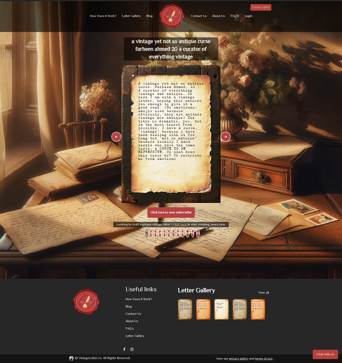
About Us (218, 16)
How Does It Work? (103, 16)
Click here (180, 224)
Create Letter (261, 7)
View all (263, 292)
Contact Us (199, 16)
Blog (149, 16)
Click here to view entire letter (171, 212)
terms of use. (264, 358)
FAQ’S (234, 16)
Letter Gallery (131, 16)
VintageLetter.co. (90, 358)
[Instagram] (132, 349)
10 (187, 233)
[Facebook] (124, 349)
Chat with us (325, 354)
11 (193, 233)
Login (248, 16)
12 (198, 233)
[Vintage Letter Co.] (171, 16)
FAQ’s (129, 328)
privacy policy (238, 358)
